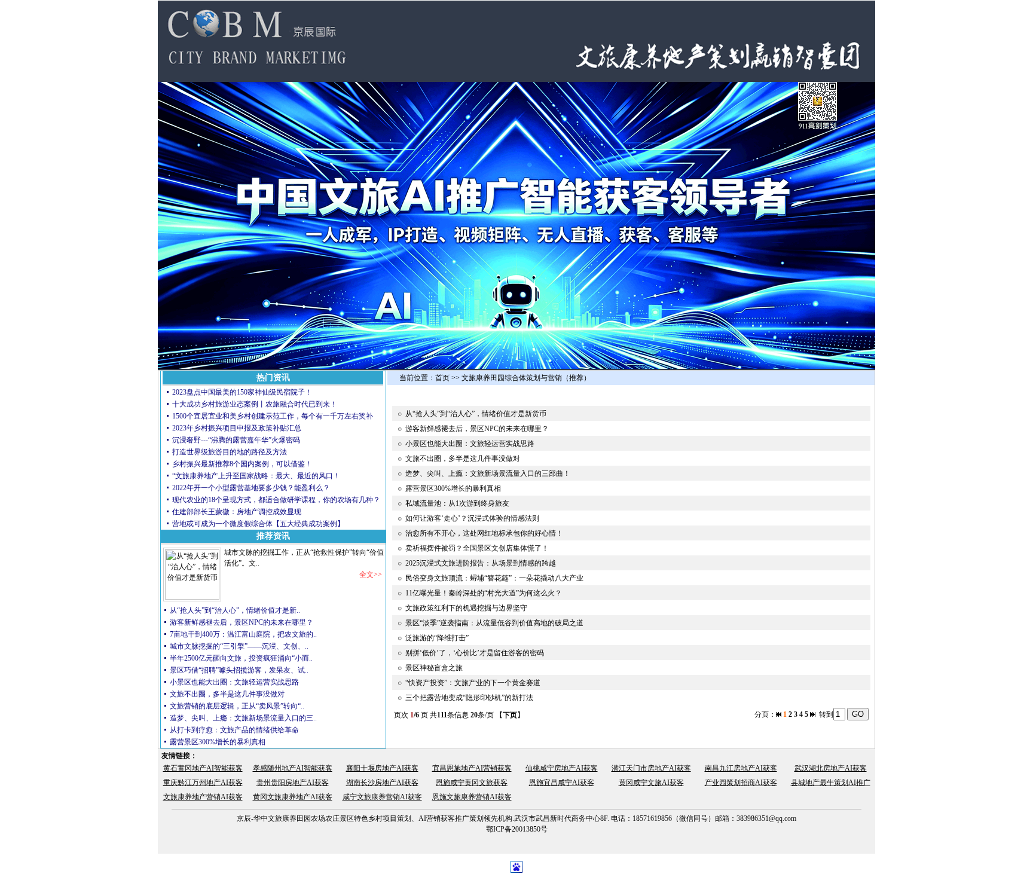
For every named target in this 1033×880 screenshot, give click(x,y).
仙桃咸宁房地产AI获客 (561, 768)
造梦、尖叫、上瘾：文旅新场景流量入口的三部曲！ (487, 473)
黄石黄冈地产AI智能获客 (203, 768)
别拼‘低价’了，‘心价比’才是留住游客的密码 (474, 653)
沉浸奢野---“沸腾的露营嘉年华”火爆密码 (236, 440)
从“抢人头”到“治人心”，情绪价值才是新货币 (475, 414)
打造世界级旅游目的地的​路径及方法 (229, 452)
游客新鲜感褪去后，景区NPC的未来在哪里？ (241, 622)
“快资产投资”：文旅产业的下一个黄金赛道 (472, 683)
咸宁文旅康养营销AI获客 (382, 797)
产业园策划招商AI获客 (741, 782)
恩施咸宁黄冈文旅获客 (472, 782)
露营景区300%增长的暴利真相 (217, 742)
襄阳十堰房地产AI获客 (382, 768)
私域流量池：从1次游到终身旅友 (457, 503)
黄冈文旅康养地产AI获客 (292, 797)
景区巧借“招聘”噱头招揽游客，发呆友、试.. (239, 670)
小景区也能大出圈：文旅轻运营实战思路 (234, 682)
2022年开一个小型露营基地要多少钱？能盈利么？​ (251, 488)
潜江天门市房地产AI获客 (651, 768)
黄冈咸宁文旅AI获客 (651, 782)
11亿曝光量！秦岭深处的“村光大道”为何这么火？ (483, 593)
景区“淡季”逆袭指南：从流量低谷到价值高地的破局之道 (494, 623)
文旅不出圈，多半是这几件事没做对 (227, 694)
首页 (442, 378)
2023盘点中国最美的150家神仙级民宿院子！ (242, 392)
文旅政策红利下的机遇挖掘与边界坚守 (466, 608)
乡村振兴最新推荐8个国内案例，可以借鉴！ (242, 464)
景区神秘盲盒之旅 (434, 668)
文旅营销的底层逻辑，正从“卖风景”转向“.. (237, 706)
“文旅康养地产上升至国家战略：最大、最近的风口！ (257, 476)
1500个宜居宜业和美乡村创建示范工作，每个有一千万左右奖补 (272, 416)
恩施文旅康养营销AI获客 (472, 797)
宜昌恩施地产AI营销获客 (472, 768)
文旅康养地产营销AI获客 (203, 797)
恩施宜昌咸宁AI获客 (561, 782)
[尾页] (812, 714)
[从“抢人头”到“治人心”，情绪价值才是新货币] (192, 597)
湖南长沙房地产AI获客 (382, 782)
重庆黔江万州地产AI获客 (203, 782)
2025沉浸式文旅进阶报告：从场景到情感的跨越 (480, 563)
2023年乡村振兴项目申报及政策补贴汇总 (236, 428)
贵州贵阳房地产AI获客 (292, 782)
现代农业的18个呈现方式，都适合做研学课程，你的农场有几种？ (276, 500)
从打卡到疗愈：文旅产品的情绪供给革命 (234, 730)
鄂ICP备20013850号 (517, 829)
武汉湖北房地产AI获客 (830, 768)
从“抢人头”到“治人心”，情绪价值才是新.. (235, 610)
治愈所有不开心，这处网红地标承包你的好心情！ (484, 533)
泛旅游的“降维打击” (437, 638)
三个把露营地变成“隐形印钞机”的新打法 (469, 697)
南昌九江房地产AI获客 (741, 768)
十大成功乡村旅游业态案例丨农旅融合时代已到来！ (254, 404)
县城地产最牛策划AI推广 (830, 782)
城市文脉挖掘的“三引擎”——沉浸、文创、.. (239, 646)
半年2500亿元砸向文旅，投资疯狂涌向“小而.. (241, 658)
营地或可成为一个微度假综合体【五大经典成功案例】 (258, 524)
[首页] (778, 714)
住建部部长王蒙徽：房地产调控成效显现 (236, 512)
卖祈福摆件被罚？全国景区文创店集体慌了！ (477, 548)
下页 (510, 715)
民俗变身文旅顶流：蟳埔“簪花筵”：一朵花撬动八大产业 (494, 578)
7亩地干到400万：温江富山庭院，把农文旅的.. (243, 634)
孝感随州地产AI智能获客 (292, 768)
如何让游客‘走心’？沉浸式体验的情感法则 (472, 518)
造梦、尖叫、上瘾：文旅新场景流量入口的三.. (243, 718)
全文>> (370, 574)
